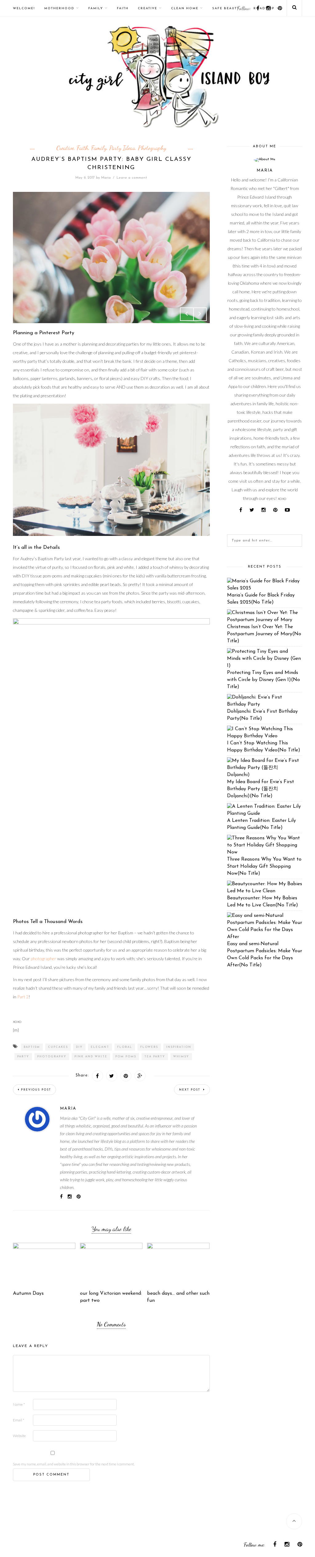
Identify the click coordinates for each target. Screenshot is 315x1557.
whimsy (181, 1056)
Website (19, 1435)
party (23, 1056)
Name (19, 1404)
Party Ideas (122, 148)
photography (51, 1056)
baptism (32, 1047)
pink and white (90, 1056)
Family (95, 8)
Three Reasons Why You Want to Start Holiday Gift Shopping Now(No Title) (264, 866)
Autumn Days (28, 1293)
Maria (106, 178)
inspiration (178, 1047)
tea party (154, 1056)
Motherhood (59, 8)
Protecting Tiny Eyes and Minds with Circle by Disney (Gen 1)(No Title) (263, 679)
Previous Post (36, 1089)
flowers (149, 1047)
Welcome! (24, 8)
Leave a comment (132, 178)
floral (124, 1047)
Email (18, 1420)
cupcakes (58, 1047)
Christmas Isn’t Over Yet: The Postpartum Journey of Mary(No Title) (264, 634)
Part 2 (23, 996)
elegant (100, 1047)
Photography (152, 148)
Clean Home (184, 8)
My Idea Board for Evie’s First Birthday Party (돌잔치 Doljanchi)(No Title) (260, 788)
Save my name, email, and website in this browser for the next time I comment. (73, 1464)
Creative (147, 8)
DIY (79, 1047)
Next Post (190, 1089)
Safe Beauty (226, 8)
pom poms (125, 1056)
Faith (123, 8)
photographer (43, 958)
